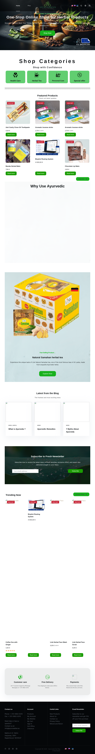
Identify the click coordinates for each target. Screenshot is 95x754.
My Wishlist (31, 719)
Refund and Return (56, 724)
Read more (11, 134)
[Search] (81, 5)
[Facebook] (5, 748)
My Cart (30, 721)
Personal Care (58, 81)
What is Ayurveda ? (17, 429)
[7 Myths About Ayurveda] (76, 412)
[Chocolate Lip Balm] (77, 151)
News (10, 425)
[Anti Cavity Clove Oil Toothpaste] (18, 112)
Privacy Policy (55, 721)
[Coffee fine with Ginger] (14, 569)
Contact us (54, 719)
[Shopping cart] (89, 5)
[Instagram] (13, 748)
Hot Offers (31, 726)
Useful (14, 425)
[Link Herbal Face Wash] (58, 569)
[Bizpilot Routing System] (47, 147)
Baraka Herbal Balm (13, 166)
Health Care (15, 81)
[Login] (85, 5)
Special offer (79, 81)
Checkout (30, 728)
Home (18, 6)
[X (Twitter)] (9, 748)
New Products (55, 714)
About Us (53, 716)
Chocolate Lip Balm (72, 166)
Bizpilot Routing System (44, 159)
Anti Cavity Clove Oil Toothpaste (18, 127)
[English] (72, 5)
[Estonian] (77, 5)
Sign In (29, 724)
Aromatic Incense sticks (44, 127)
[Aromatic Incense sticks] (47, 112)
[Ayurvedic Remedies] (48, 412)
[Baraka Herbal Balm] (18, 151)
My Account (31, 716)
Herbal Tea (36, 81)
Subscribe (75, 471)
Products (30, 714)
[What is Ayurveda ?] (19, 412)
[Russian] (75, 5)
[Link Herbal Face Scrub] (80, 569)
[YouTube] (16, 748)
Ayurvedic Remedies (46, 429)
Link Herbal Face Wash (58, 642)
